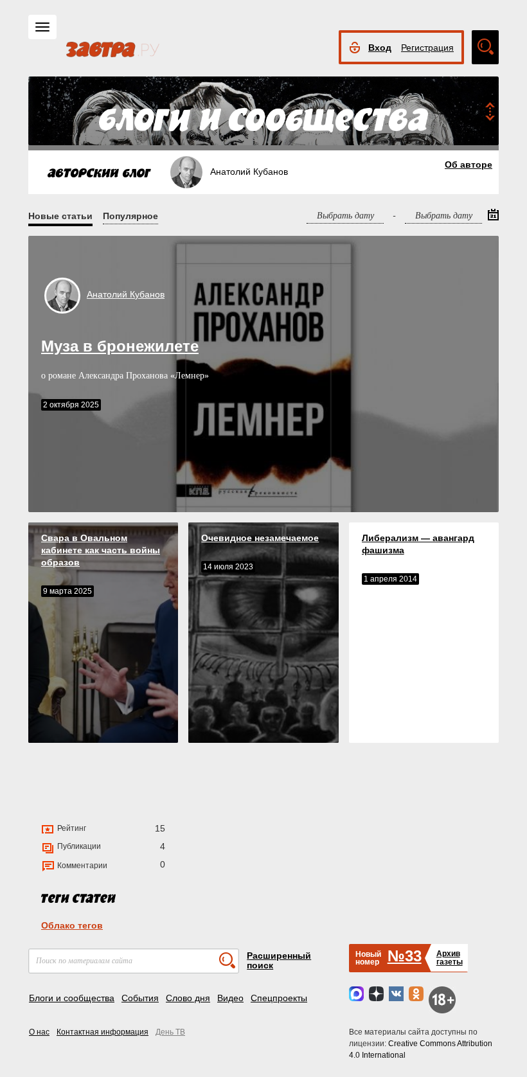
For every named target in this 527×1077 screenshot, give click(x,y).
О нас (39, 1032)
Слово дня (188, 998)
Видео (230, 998)
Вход (379, 47)
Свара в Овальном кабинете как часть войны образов (100, 550)
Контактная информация (102, 1032)
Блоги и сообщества (71, 998)
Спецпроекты (279, 998)
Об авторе (468, 164)
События (140, 998)
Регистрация (427, 47)
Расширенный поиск (279, 960)
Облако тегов (72, 925)
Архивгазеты (449, 957)
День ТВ (170, 1032)
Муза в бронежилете (120, 346)
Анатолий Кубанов (126, 294)
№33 (405, 956)
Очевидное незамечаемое (260, 538)
